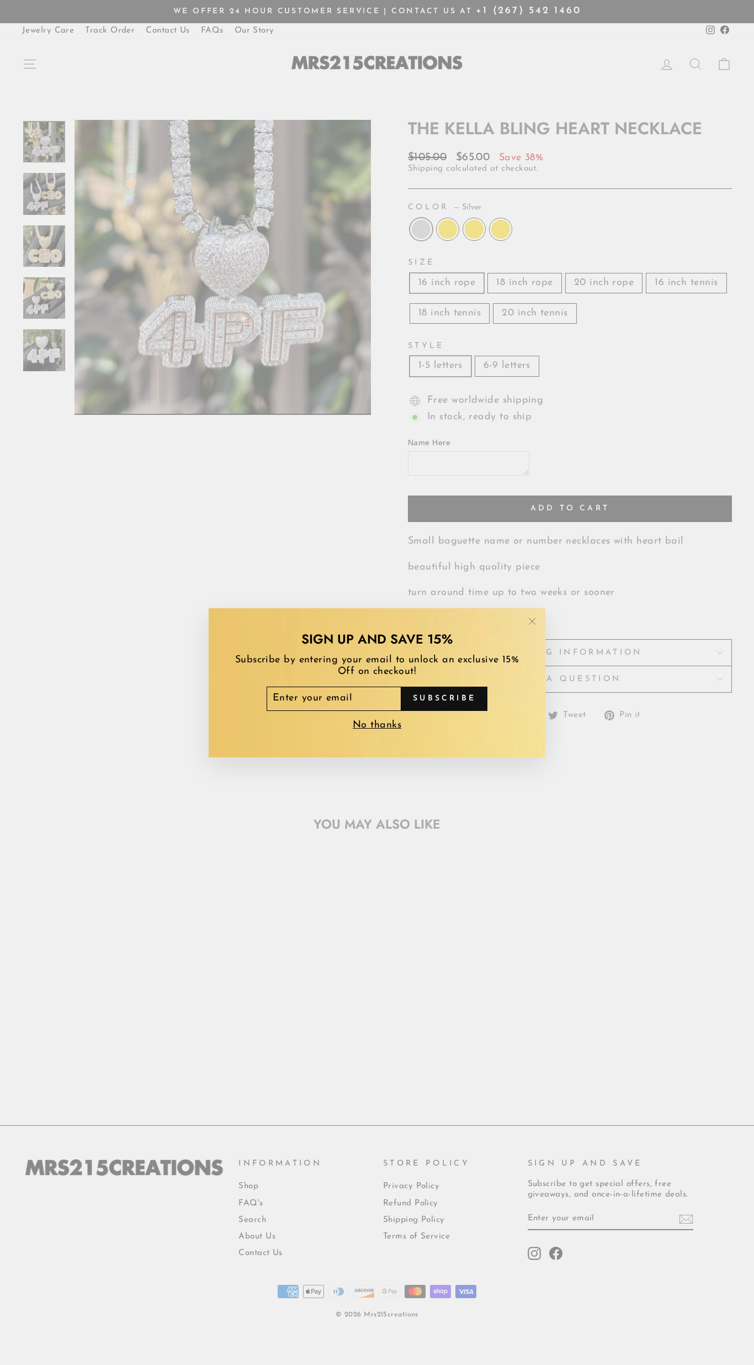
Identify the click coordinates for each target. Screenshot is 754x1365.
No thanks (377, 725)
